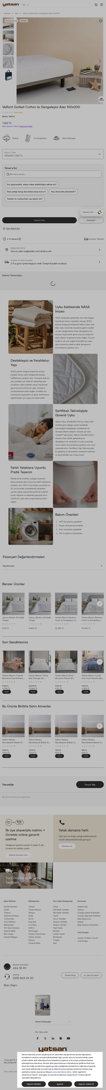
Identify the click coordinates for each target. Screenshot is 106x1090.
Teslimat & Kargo (11, 916)
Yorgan (56, 940)
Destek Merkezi (10, 906)
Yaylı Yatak (58, 928)
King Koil (32, 922)
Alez (16, 13)
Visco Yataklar (59, 919)
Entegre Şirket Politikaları (89, 912)
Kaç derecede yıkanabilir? (63, 191)
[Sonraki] (100, 604)
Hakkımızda (83, 906)
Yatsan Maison (34, 909)
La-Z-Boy (32, 925)
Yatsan (31, 906)
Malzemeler (9, 925)
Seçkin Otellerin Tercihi (88, 938)
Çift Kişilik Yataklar (61, 909)
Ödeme (7, 912)
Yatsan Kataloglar (43, 1021)
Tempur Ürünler (59, 925)
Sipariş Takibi (9, 931)
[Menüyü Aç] (101, 4)
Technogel (33, 931)
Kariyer (81, 922)
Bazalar (56, 931)
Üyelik (6, 909)
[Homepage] (11, 4)
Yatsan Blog (70, 975)
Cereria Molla (34, 943)
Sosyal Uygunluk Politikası (89, 916)
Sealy (30, 916)
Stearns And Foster (37, 934)
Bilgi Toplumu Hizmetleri (88, 925)
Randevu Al (67, 846)
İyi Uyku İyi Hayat (91, 975)
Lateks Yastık (59, 934)
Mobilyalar (57, 937)
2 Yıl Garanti (12, 239)
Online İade (9, 919)
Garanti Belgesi (11, 937)
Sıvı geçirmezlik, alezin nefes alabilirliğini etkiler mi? (31, 184)
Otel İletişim (83, 941)
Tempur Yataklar (60, 922)
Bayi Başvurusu (84, 919)
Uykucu (31, 940)
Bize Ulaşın (8, 934)
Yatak (55, 906)
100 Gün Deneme (11, 928)
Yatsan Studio (34, 937)
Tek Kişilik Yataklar (61, 912)
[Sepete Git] (96, 4)
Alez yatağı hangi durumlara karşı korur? (26, 191)
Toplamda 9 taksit (25, 126)
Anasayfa (7, 13)
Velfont (31, 928)
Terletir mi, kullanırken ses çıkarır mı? (24, 198)
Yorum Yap (90, 784)
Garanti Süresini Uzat (18, 855)
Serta (30, 919)
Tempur (31, 912)
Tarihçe (81, 909)
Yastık (55, 916)
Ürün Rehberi (9, 922)
